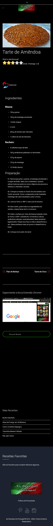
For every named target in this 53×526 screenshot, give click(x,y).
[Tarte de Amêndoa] (26, 35)
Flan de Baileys (12, 272)
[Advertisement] (26, 69)
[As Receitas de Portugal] (26, 8)
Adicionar (12, 85)
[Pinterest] (20, 510)
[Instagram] (34, 510)
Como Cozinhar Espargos (12, 427)
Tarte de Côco (40, 272)
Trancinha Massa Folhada (12, 431)
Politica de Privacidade (26, 501)
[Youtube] (27, 510)
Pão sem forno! (8, 436)
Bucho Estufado (9, 418)
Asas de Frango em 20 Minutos (14, 422)
